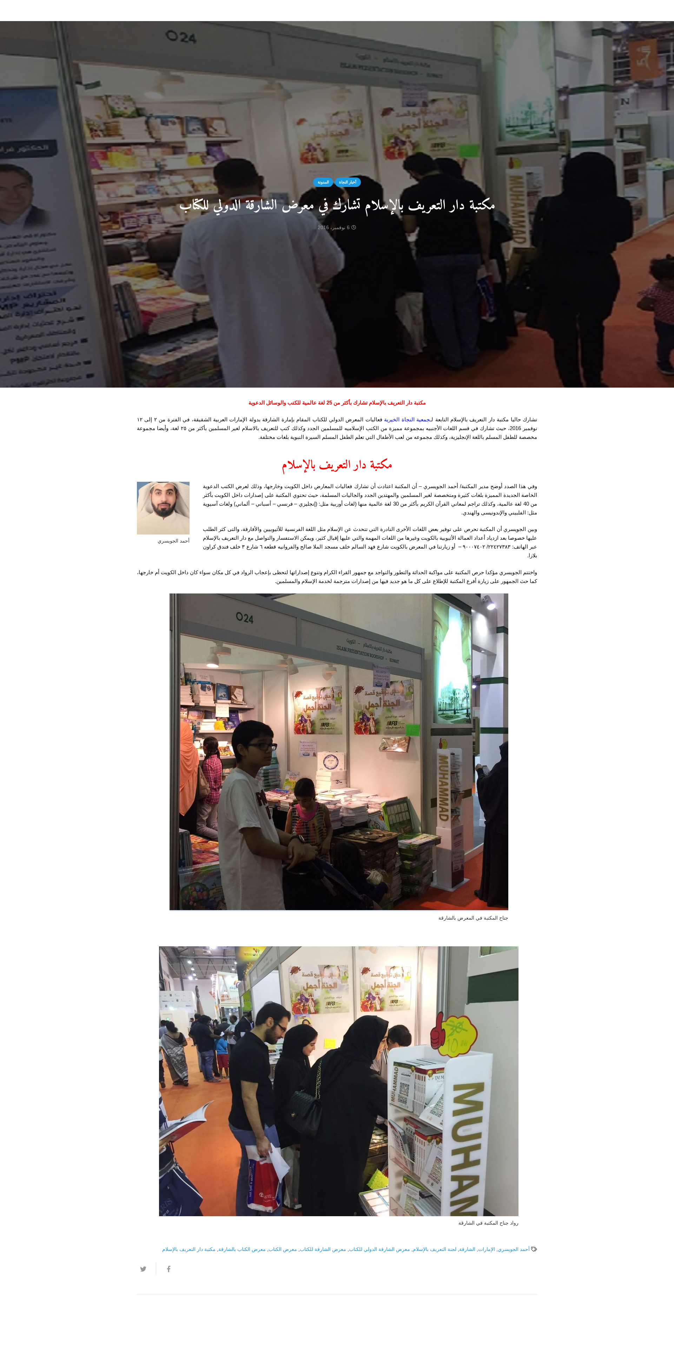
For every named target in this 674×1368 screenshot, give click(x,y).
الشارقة (467, 1249)
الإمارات (486, 1249)
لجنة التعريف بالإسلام (434, 1249)
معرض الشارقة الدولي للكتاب (379, 1249)
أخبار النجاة (347, 182)
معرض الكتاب (283, 1249)
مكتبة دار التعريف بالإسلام (189, 1249)
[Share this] (165, 1269)
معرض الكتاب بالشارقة (242, 1249)
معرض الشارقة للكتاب (323, 1249)
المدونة (323, 182)
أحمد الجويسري (514, 1249)
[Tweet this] (146, 1269)
